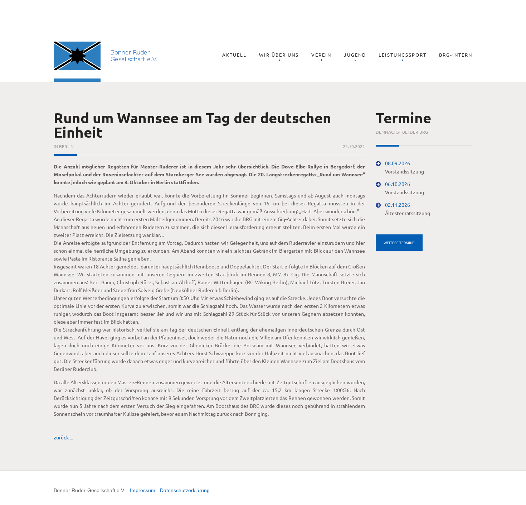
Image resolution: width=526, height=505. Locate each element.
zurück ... (63, 437)
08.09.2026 (397, 163)
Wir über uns (279, 55)
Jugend (355, 55)
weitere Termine (399, 242)
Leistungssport (403, 55)
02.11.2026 (397, 204)
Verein (321, 55)
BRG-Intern (455, 55)
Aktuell (234, 55)
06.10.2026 (397, 184)
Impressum (142, 490)
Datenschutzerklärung (185, 490)
